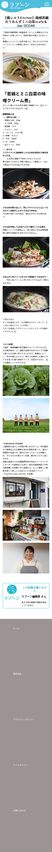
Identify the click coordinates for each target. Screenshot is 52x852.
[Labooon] (15, 5)
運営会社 (17, 673)
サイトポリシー (20, 765)
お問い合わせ (19, 810)
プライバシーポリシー (23, 719)
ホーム (16, 628)
